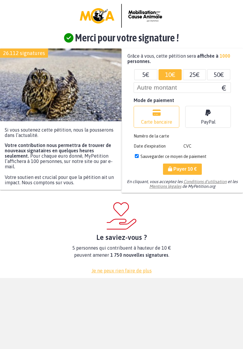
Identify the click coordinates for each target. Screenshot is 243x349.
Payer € (184, 169)
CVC (187, 146)
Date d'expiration (150, 146)
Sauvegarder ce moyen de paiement (173, 156)
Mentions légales (165, 186)
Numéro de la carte (151, 136)
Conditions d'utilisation (205, 181)
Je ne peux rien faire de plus (122, 270)
